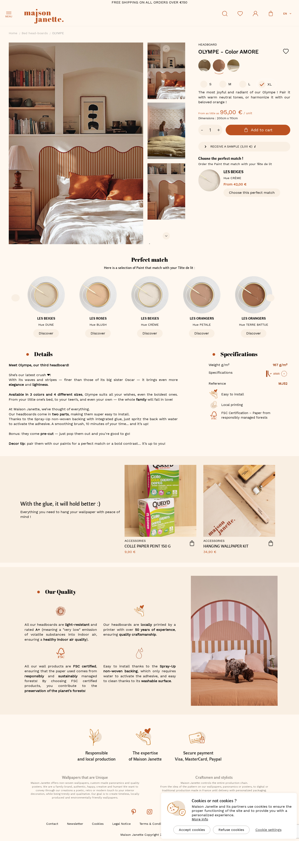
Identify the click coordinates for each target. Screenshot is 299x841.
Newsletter (75, 823)
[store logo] (63, 17)
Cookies (98, 823)
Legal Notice (121, 823)
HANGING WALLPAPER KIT (225, 546)
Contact (52, 823)
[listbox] (244, 67)
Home (13, 33)
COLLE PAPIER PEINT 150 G (148, 546)
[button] (288, 14)
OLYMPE (228, 52)
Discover (46, 333)
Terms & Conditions (154, 823)
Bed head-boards (35, 33)
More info (200, 819)
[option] (204, 65)
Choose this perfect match (252, 192)
